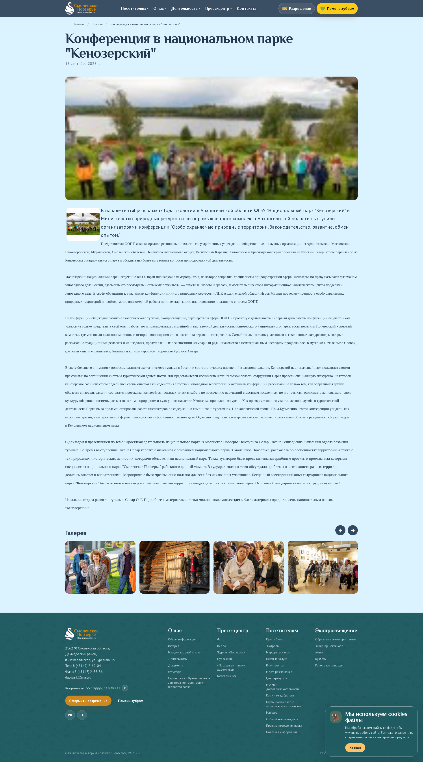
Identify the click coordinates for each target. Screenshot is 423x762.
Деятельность (177, 659)
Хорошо (355, 748)
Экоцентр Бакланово (329, 646)
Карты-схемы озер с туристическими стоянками (284, 704)
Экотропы (272, 646)
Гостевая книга (227, 676)
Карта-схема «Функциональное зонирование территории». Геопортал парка (189, 682)
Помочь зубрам (130, 700)
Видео (221, 646)
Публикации (225, 659)
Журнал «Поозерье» (231, 652)
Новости (97, 24)
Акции (319, 652)
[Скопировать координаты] (125, 688)
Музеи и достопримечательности (282, 687)
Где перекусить (276, 678)
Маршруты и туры (278, 652)
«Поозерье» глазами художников (231, 667)
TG (82, 715)
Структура (174, 672)
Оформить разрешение (88, 700)
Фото (220, 639)
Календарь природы (329, 665)
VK (70, 715)
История (173, 646)
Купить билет (275, 639)
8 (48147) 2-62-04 (87, 665)
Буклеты (320, 659)
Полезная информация (281, 732)
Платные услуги (276, 659)
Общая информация (182, 639)
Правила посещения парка (284, 726)
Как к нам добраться (280, 695)
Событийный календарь (282, 719)
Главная (79, 24)
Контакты (246, 8)
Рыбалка (272, 713)
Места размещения (279, 672)
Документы (176, 665)
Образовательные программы (335, 639)
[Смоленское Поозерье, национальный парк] (81, 8)
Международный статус (184, 652)
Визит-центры (275, 665)
